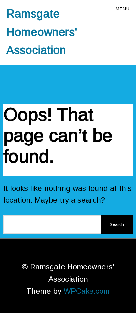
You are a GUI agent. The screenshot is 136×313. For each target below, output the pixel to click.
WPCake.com (87, 291)
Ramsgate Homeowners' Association (41, 32)
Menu (123, 8)
